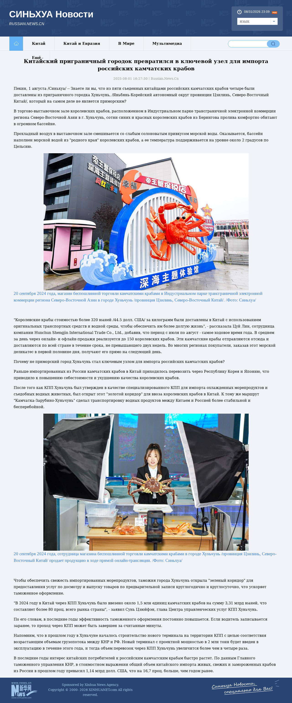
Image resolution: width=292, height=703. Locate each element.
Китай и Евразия (81, 43)
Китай (38, 43)
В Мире (126, 43)
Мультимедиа (167, 43)
